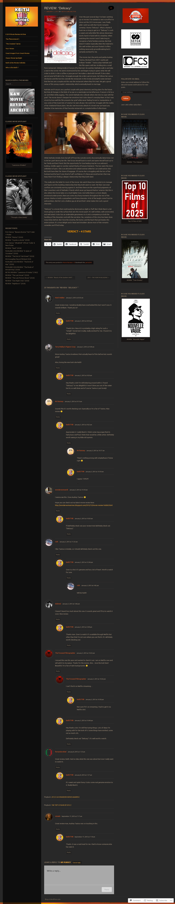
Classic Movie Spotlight (14, 58)
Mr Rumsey (59, 401)
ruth (56, 542)
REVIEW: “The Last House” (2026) (17, 275)
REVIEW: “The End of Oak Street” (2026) (19, 256)
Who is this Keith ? (12, 67)
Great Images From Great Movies (17, 53)
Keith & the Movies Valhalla (15, 63)
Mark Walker (60, 298)
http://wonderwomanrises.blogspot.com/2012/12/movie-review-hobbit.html (83, 505)
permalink (88, 262)
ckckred (58, 604)
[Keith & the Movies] (21, 27)
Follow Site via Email (130, 79)
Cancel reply (77, 862)
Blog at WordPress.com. (53, 899)
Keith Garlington (68, 11)
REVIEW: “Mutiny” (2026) (14, 237)
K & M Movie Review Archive (16, 34)
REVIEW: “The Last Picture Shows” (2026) (20, 278)
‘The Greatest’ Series (13, 44)
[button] (60, 39)
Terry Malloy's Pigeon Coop (65, 347)
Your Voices (10, 48)
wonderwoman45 (61, 490)
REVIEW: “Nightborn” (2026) (15, 283)
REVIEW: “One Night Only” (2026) (17, 281)
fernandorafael (60, 752)
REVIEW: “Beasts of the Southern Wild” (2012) (60, 277)
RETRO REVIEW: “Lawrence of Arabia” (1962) (21, 272)
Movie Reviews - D (69, 262)
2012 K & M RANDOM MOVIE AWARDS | (65, 797)
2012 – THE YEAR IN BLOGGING (98, 277)
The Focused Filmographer (65, 653)
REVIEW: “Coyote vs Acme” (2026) (17, 240)
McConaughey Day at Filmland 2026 (18, 259)
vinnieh (57, 816)
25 (111, 8)
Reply (58, 313)
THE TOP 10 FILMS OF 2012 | (61, 805)
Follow (125, 98)
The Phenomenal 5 (12, 39)
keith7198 (69, 321)
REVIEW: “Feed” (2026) (13, 248)
